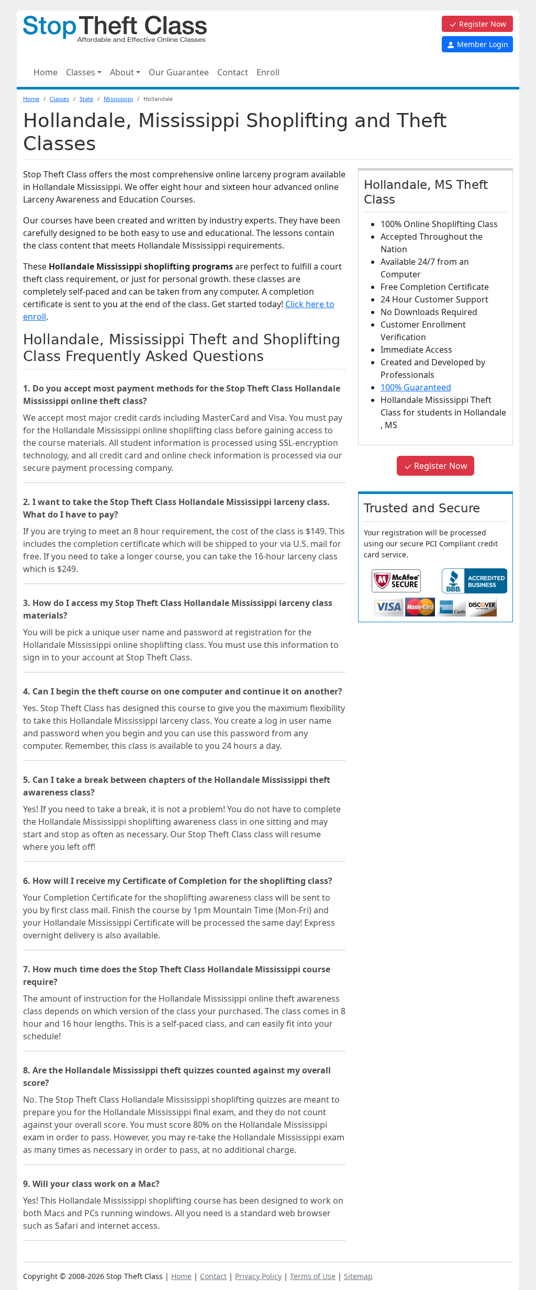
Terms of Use (313, 1276)
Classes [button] (80, 72)
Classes (59, 99)
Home (46, 72)
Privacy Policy (258, 1276)
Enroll (268, 72)
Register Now (481, 24)
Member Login (481, 44)
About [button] (122, 72)
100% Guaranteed (416, 387)
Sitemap (358, 1276)
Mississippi (118, 99)
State (86, 99)
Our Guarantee (179, 72)
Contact (232, 72)
